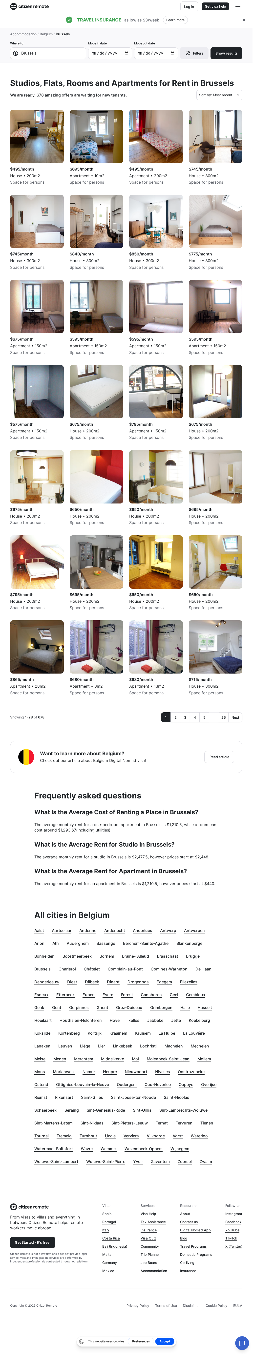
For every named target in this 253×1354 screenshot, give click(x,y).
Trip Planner (150, 1254)
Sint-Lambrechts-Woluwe (183, 1110)
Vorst (178, 1135)
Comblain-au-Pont (125, 969)
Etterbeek (65, 994)
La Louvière (194, 1033)
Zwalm (206, 1161)
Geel (174, 994)
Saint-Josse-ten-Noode (133, 1097)
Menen (59, 1058)
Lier (101, 1046)
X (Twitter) (233, 1246)
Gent (56, 1007)
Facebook (233, 1222)
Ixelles (133, 1020)
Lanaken (42, 1046)
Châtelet (92, 969)
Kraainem (118, 1033)
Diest (72, 981)
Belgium (46, 34)
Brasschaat (167, 956)
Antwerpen (194, 930)
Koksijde (42, 1033)
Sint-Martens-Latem (53, 1123)
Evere (108, 994)
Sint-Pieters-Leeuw (129, 1123)
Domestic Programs (196, 1254)
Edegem (164, 981)
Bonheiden (44, 956)
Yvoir (138, 1161)
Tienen (206, 1123)
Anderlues (142, 930)
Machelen (174, 1046)
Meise (39, 1058)
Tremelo (64, 1135)
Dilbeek (92, 981)
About (185, 1214)
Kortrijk (95, 1033)
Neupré (110, 1071)
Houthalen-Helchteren (81, 1020)
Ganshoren (151, 994)
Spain (106, 1214)
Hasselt (205, 1007)
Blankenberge (189, 943)
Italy (105, 1230)
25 (223, 717)
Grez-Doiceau (129, 1007)
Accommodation (23, 34)
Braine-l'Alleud (135, 956)
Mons (39, 1071)
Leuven (65, 1046)
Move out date (144, 43)
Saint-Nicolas (176, 1097)
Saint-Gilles (92, 1097)
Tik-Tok (231, 1238)
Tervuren (184, 1123)
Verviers (131, 1135)
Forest (127, 994)
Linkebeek (122, 1046)
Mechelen (200, 1046)
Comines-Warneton (169, 969)
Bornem (107, 956)
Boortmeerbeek (77, 956)
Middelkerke (112, 1058)
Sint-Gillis (142, 1110)
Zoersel (185, 1161)
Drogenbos (138, 981)
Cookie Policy (216, 1305)
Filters (198, 53)
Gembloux (195, 994)
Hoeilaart (43, 1020)
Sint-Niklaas (92, 1123)
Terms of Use (166, 1305)
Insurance (149, 1230)
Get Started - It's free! (32, 1242)
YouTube (232, 1230)
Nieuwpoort (136, 1071)
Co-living (187, 1262)
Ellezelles (188, 981)
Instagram (233, 1214)
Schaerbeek (45, 1110)
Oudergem (127, 1084)
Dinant (113, 981)
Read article (219, 757)
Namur (89, 1071)
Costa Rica (111, 1238)
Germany (109, 1262)
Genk (39, 1007)
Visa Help (148, 1214)
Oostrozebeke (191, 1071)
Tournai (41, 1135)
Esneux (41, 994)
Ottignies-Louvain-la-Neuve (82, 1084)
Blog (183, 1238)
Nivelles (162, 1071)
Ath (55, 943)
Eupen (89, 994)
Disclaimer (191, 1305)
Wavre (87, 1148)
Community (150, 1246)
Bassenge (106, 943)
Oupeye (186, 1084)
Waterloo (199, 1135)
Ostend (41, 1084)
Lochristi (148, 1046)
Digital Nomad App (195, 1230)
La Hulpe (167, 1033)
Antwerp (168, 930)
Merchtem (83, 1058)
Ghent (102, 1007)
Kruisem (143, 1033)
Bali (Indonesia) (114, 1246)
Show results (226, 53)
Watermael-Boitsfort (53, 1148)
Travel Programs (193, 1246)
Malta (106, 1254)
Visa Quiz (148, 1238)
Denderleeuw (46, 981)
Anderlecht (114, 930)
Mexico (108, 1271)
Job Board (149, 1262)
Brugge (193, 956)
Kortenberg (69, 1033)
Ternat (162, 1123)
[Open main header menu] (238, 6)
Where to (16, 43)
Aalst (39, 930)
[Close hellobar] (244, 20)
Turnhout (88, 1135)
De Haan (203, 969)
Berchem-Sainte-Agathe (146, 943)
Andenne (87, 930)
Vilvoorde (156, 1135)
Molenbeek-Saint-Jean (168, 1058)
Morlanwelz (64, 1071)
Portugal (109, 1222)
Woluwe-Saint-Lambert (56, 1161)
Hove (115, 1020)
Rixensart (64, 1097)
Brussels (42, 969)
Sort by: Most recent (215, 95)
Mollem (204, 1058)
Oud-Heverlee (158, 1084)
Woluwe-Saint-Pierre (105, 1161)
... (213, 717)
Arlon (39, 943)
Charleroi (67, 969)
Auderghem (78, 943)
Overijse (208, 1084)
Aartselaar (61, 930)
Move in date (97, 43)
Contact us (189, 1222)
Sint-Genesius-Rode (106, 1110)
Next (235, 717)
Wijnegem (179, 1148)
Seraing (71, 1110)
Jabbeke (155, 1020)
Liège (85, 1046)
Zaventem (160, 1161)
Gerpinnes (79, 1007)
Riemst (40, 1097)
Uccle (110, 1135)
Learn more (175, 20)
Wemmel (109, 1148)
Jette (176, 1020)
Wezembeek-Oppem (144, 1148)
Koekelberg (199, 1020)
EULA (237, 1305)
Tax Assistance (153, 1222)
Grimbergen (161, 1007)
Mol (135, 1058)
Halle (185, 1007)
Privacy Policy (137, 1305)
